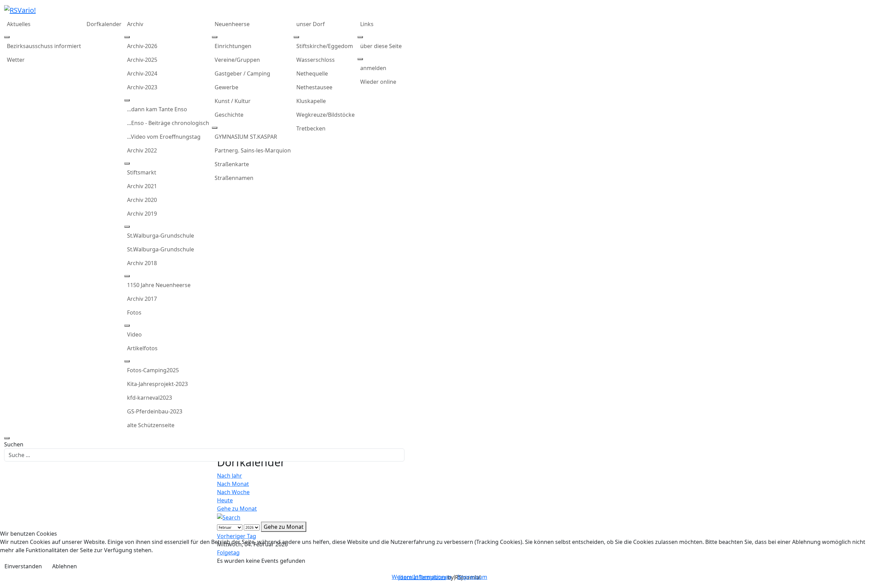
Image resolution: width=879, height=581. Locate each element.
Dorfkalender (104, 24)
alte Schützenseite (150, 425)
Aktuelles (19, 24)
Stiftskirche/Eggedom (324, 46)
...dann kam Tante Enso (157, 109)
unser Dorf (310, 24)
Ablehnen (64, 566)
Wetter (16, 60)
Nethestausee (314, 87)
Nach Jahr (229, 475)
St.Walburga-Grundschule (160, 235)
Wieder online (378, 82)
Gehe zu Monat (237, 508)
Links (367, 24)
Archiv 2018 (142, 263)
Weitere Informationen (422, 577)
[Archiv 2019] (127, 227)
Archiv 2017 (142, 299)
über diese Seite (381, 46)
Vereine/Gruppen (237, 60)
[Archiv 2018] (127, 276)
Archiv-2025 (142, 60)
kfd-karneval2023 (149, 397)
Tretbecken (311, 128)
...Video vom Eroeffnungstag (164, 136)
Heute (225, 500)
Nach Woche (233, 492)
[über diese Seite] (360, 59)
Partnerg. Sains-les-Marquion (253, 150)
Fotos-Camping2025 (153, 370)
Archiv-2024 (142, 73)
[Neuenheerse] (214, 37)
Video (134, 334)
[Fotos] (127, 325)
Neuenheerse (232, 24)
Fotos (134, 312)
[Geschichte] (214, 128)
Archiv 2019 (142, 213)
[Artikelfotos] (127, 361)
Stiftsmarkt (141, 172)
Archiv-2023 (142, 87)
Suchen (13, 444)
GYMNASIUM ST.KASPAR (246, 136)
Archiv (135, 24)
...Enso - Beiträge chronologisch (168, 123)
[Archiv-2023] (127, 100)
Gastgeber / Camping (242, 73)
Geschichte (229, 114)
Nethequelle (312, 73)
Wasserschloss (315, 60)
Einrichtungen (233, 46)
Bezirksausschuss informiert (44, 46)
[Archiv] (127, 37)
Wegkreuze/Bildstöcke (325, 114)
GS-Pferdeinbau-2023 (154, 411)
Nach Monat (233, 484)
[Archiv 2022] (127, 163)
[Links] (360, 37)
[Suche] (228, 517)
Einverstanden (23, 566)
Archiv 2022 (142, 150)
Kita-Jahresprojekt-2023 (157, 384)
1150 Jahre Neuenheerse (159, 285)
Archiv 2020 (142, 200)
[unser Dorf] (296, 37)
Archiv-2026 (142, 46)
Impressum (472, 577)
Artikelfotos (142, 348)
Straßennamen (234, 178)
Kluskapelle (311, 101)
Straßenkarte (232, 164)
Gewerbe (226, 87)
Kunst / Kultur (233, 101)
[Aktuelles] (7, 37)
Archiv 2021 (142, 186)
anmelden (373, 68)
